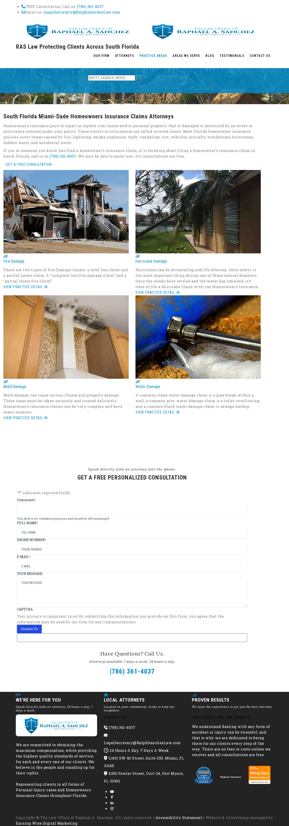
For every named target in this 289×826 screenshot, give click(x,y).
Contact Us (260, 55)
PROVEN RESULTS (210, 700)
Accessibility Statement (179, 817)
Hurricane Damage (151, 261)
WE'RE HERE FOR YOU (38, 700)
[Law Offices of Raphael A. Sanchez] (141, 30)
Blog (209, 55)
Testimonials (232, 55)
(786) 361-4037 (90, 6)
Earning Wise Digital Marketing (46, 823)
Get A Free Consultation (29, 164)
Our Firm (101, 55)
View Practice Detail (23, 287)
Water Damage (147, 386)
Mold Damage (14, 386)
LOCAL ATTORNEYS (124, 700)
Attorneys (124, 55)
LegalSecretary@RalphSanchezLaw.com (82, 12)
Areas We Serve (186, 55)
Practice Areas (153, 55)
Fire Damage (14, 261)
